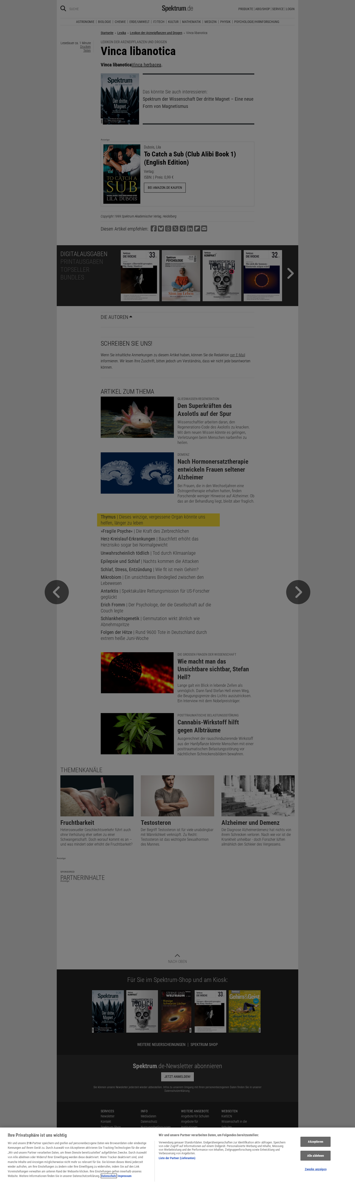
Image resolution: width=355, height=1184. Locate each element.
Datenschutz (108, 1176)
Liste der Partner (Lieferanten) (177, 1158)
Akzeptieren (315, 1141)
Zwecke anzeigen (316, 1169)
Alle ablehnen (315, 1155)
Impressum (125, 1176)
